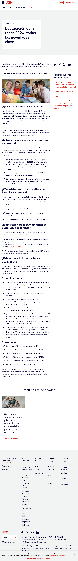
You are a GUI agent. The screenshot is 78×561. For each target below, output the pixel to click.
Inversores (64, 484)
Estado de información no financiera (35, 539)
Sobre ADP (65, 458)
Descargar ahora (10, 438)
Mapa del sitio (41, 537)
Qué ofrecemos (26, 459)
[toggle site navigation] (3, 3)
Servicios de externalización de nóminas (27, 469)
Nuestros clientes (38, 459)
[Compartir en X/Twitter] (64, 64)
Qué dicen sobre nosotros (51, 464)
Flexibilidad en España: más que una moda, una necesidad (64, 93)
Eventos (50, 475)
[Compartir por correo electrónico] (69, 64)
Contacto (5, 466)
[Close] (75, 554)
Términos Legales (28, 537)
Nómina (24, 464)
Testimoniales (39, 473)
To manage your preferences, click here (38, 558)
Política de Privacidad (56, 537)
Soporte (5, 469)
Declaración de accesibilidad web (34, 542)
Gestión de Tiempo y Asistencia (25, 499)
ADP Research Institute (51, 481)
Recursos (51, 458)
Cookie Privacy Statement (57, 555)
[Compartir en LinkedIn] (55, 64)
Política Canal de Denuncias (60, 539)
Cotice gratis (69, 2)
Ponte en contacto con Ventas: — (9, 460)
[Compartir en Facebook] (59, 64)
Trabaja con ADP (64, 474)
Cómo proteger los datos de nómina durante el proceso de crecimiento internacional (65, 84)
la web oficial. (18, 247)
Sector (37, 469)
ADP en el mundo (64, 468)
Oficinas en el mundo (9, 542)
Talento (24, 504)
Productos (25, 525)
